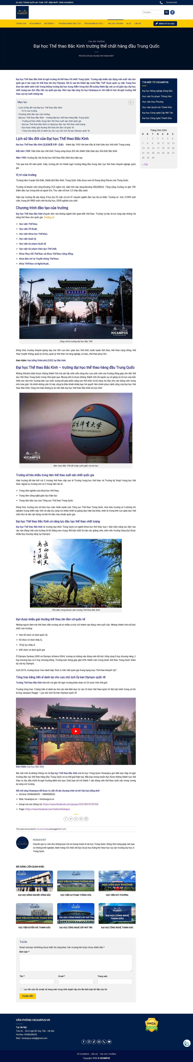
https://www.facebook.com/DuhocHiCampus (47, 809)
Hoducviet (108, 56)
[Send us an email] (99, 1042)
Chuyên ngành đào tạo (69, 23)
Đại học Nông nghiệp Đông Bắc (157, 91)
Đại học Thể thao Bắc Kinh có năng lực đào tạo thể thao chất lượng (53, 124)
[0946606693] (161, 2)
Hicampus (34, 790)
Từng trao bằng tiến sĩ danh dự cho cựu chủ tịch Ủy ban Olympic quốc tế (56, 131)
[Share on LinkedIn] (86, 819)
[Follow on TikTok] (94, 1042)
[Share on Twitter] (71, 819)
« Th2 (145, 164)
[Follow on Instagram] (88, 1042)
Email (61, 976)
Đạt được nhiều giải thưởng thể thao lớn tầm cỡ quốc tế (48, 127)
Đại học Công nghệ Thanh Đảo (157, 118)
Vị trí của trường (29, 111)
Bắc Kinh (62, 829)
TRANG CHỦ (21, 23)
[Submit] (166, 12)
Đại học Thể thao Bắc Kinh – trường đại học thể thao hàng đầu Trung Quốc (54, 117)
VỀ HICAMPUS (35, 23)
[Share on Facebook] (65, 819)
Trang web (102, 976)
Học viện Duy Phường (152, 102)
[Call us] (104, 1042)
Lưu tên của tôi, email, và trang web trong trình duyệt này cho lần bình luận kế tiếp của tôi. (65, 989)
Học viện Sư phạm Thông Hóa (157, 96)
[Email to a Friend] (76, 819)
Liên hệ (94, 1054)
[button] (129, 103)
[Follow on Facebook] (172, 12)
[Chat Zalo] (187, 1043)
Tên (22, 976)
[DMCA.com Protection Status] (151, 1025)
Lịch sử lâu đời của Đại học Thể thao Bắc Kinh (40, 107)
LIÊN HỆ (137, 23)
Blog (128, 23)
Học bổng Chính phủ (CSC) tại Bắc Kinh (46, 360)
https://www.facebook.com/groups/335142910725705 (70, 804)
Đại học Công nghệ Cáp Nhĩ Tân (157, 112)
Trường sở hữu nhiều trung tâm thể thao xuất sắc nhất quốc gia (51, 121)
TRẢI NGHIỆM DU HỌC (93, 23)
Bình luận (24, 952)
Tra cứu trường (115, 23)
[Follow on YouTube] (109, 1042)
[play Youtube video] (76, 731)
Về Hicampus (83, 1054)
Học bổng (48, 23)
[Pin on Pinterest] (81, 819)
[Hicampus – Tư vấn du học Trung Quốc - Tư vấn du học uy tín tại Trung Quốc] (22, 12)
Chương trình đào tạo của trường (34, 114)
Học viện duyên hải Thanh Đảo (157, 107)
